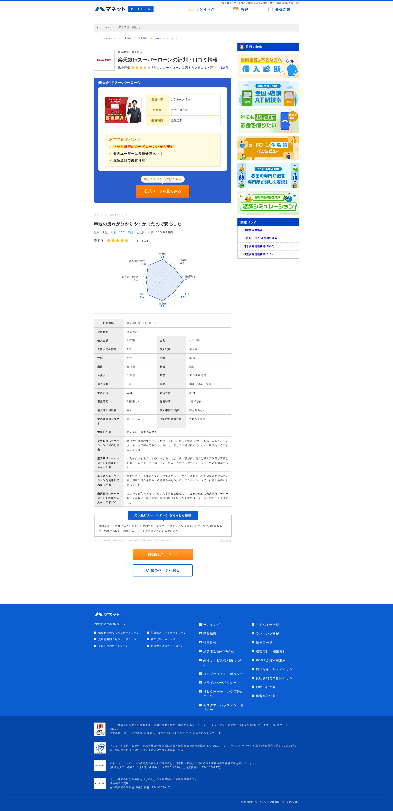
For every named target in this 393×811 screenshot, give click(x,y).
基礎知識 (210, 633)
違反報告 (225, 540)
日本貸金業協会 (253, 230)
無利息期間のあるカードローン (117, 639)
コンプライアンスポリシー (223, 674)
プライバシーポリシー (220, 682)
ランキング (211, 624)
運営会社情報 (266, 696)
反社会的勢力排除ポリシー (276, 678)
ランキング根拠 (267, 633)
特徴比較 (210, 642)
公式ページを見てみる (162, 191)
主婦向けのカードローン (113, 645)
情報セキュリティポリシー (276, 669)
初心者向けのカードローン (167, 645)
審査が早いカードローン (166, 639)
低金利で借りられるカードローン (118, 632)
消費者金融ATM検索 (218, 651)
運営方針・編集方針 (271, 651)
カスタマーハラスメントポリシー (223, 707)
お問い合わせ (266, 687)
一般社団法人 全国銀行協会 (260, 238)
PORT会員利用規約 (271, 660)
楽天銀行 (126, 38)
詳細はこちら (160, 555)
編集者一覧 (264, 642)
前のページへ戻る (165, 570)
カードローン (108, 38)
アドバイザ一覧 (267, 624)
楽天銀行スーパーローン (151, 38)
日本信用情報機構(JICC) (259, 246)
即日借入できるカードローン (168, 632)
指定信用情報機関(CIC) (258, 254)
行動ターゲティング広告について (223, 694)
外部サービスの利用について (223, 663)
